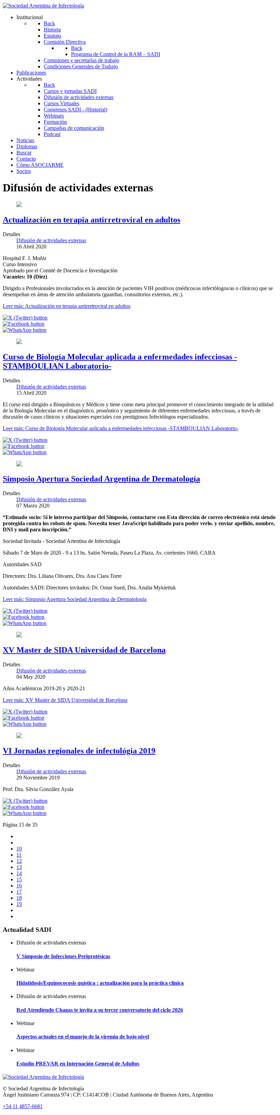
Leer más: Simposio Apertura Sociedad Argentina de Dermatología (74, 599)
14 (19, 873)
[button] (25, 318)
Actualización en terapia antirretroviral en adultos (91, 219)
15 (19, 879)
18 (19, 898)
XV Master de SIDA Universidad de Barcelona (84, 649)
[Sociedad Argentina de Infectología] (43, 6)
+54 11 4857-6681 (23, 1106)
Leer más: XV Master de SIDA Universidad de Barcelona (65, 700)
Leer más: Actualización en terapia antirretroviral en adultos (66, 306)
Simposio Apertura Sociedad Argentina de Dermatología (101, 478)
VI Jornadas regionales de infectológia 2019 (79, 750)
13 (19, 867)
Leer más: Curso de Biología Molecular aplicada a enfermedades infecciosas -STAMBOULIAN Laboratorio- (120, 428)
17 (19, 892)
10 (19, 849)
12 (19, 861)
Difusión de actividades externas (51, 240)
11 (19, 855)
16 (19, 885)
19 (19, 904)
